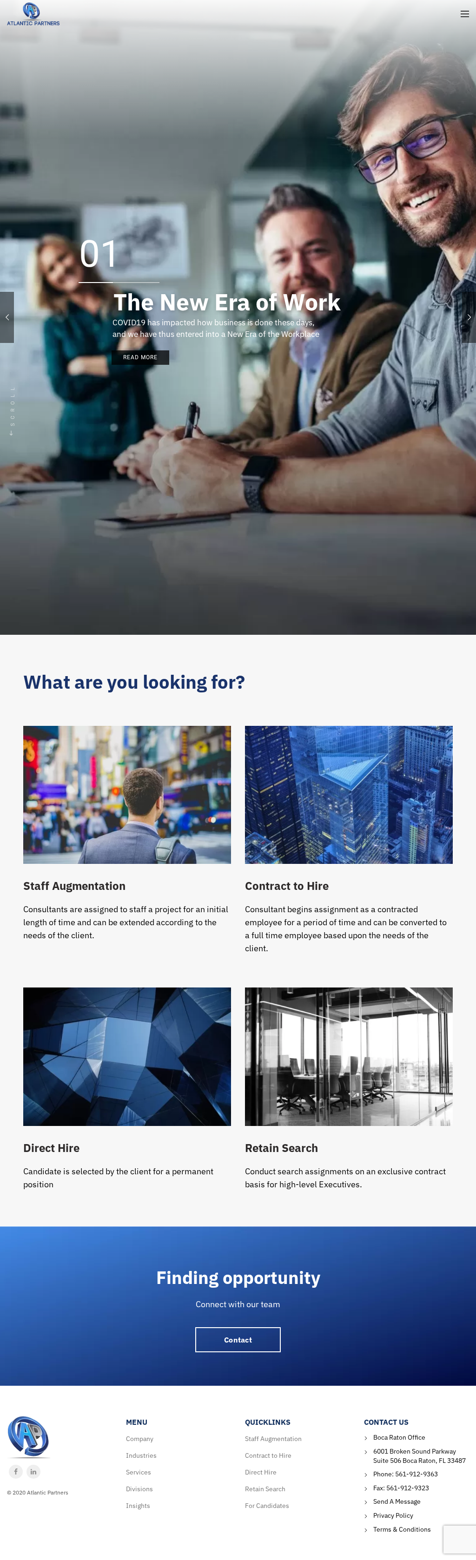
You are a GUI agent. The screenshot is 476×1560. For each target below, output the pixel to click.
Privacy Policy (393, 1515)
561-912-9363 (416, 1474)
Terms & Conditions (402, 1529)
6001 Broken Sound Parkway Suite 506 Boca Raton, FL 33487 (419, 1456)
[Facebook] (16, 1472)
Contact (238, 1339)
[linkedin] (33, 1472)
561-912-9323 (407, 1488)
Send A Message (397, 1501)
